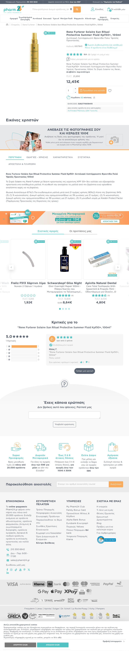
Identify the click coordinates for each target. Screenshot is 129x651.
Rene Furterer (13, 174)
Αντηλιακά (37, 19)
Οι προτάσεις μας (80, 231)
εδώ (59, 638)
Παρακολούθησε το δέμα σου (49, 521)
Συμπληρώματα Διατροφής (25, 19)
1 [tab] (60, 309)
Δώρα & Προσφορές (103, 19)
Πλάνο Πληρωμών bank (77, 531)
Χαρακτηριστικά (63, 157)
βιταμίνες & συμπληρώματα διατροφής (18, 527)
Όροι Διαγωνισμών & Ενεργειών (47, 538)
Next (117, 267)
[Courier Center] (82, 600)
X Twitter (29, 569)
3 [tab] (66, 309)
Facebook (7, 569)
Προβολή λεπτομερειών (112, 641)
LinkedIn (8, 572)
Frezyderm (29, 609)
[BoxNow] (71, 600)
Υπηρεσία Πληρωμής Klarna (77, 537)
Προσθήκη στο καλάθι (94, 91)
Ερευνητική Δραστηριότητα (104, 518)
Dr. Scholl (65, 609)
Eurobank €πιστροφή (77, 523)
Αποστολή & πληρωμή (22, 164)
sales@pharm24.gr (20, 560)
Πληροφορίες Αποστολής (49, 513)
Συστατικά (84, 157)
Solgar (56, 609)
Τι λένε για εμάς (105, 510)
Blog (99, 523)
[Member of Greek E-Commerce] (14, 616)
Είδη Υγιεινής (91, 111)
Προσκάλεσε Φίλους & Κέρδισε (77, 515)
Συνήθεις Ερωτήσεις (46, 526)
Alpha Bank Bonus (75, 520)
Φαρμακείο (79, 19)
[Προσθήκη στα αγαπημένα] (109, 90)
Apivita (47, 609)
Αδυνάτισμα (90, 19)
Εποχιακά (47, 19)
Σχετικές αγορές (48, 231)
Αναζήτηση (115, 484)
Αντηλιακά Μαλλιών (76, 111)
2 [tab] (63, 309)
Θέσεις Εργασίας (105, 514)
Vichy (91, 609)
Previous (11, 267)
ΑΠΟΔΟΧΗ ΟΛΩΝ (52, 645)
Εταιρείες (115, 19)
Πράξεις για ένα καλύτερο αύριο (105, 528)
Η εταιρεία (102, 507)
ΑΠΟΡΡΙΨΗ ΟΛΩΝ (20, 645)
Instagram (11, 569)
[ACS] (94, 600)
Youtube (20, 569)
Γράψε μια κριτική (84, 371)
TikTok (16, 569)
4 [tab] (69, 309)
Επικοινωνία (42, 530)
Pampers (100, 609)
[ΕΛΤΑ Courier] (34, 600)
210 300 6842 (18, 549)
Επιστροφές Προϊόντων (48, 517)
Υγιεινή (56, 19)
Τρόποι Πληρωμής (45, 510)
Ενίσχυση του (107, 2)
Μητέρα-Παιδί (66, 19)
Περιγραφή (14, 157)
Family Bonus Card (76, 510)
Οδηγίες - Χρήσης (37, 157)
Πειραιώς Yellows (75, 527)
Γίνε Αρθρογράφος (106, 533)
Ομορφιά (14, 19)
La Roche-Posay (79, 609)
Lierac (39, 609)
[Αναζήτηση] (77, 9)
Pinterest (24, 569)
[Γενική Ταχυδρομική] (46, 600)
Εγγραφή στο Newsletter (48, 533)
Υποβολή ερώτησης (64, 424)
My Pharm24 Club (75, 507)
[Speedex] (59, 600)
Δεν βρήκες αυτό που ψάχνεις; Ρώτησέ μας (64, 407)
